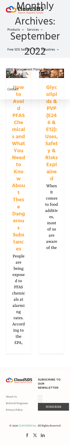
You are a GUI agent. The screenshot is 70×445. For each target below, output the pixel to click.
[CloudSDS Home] (25, 10)
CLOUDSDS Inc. (27, 425)
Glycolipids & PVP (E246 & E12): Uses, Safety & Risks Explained (51, 133)
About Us (11, 396)
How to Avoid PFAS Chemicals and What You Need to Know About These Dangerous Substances (18, 168)
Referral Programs (17, 403)
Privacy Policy (14, 409)
